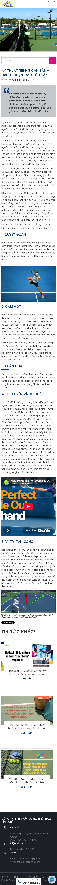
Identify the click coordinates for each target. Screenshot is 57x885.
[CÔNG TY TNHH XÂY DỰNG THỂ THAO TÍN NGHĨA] (8, 4)
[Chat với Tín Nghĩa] (52, 880)
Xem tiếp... (27, 678)
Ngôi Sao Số (44, 880)
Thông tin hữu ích (28, 80)
